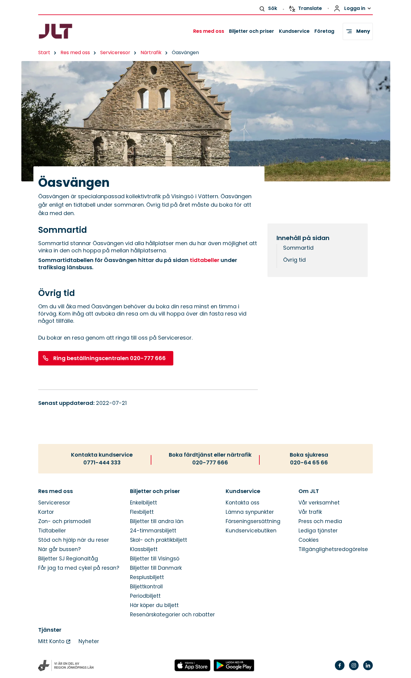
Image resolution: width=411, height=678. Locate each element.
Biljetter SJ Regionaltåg (68, 558)
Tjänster (49, 630)
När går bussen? (59, 549)
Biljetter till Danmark (156, 568)
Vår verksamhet (319, 502)
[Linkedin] (368, 669)
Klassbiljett (144, 549)
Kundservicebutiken (251, 530)
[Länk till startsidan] (66, 31)
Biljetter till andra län (157, 521)
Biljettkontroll (146, 586)
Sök (272, 8)
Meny (363, 31)
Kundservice (294, 31)
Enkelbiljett (143, 502)
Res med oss (208, 31)
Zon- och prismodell (64, 521)
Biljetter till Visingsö (154, 558)
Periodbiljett (145, 596)
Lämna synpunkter (250, 512)
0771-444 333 (102, 462)
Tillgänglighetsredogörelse (333, 549)
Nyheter (89, 641)
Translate (310, 8)
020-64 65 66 (309, 462)
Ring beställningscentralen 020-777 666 (109, 358)
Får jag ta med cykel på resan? (78, 568)
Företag (324, 31)
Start (44, 52)
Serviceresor (115, 52)
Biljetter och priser (251, 31)
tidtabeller (204, 260)
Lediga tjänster (318, 530)
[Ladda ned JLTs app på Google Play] (234, 665)
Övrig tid (294, 259)
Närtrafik (151, 52)
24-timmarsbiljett (153, 530)
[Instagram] (354, 669)
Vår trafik (310, 512)
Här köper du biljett (154, 605)
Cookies (308, 540)
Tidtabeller (52, 530)
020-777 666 (210, 462)
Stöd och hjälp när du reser (73, 540)
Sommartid (298, 247)
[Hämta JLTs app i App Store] (193, 665)
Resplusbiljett (147, 577)
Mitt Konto (51, 641)
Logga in (354, 8)
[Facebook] (340, 669)
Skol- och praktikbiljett (158, 540)
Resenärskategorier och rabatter (172, 614)
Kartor (46, 512)
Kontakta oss (242, 502)
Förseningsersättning (253, 521)
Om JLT (308, 491)
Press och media (320, 521)
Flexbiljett (142, 512)
